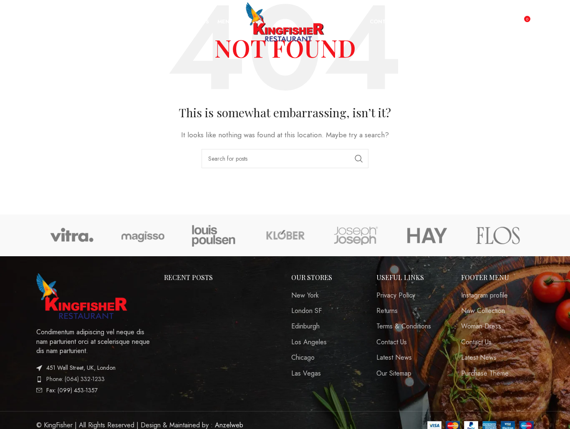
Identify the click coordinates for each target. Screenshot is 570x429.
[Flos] (498, 235)
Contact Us (391, 342)
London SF (306, 310)
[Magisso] (142, 235)
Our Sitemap (393, 373)
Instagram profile (484, 295)
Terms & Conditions (403, 326)
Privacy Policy (395, 295)
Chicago (303, 357)
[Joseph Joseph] (355, 235)
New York (305, 295)
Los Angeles (309, 342)
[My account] (505, 22)
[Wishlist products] (41, 22)
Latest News (394, 357)
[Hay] (426, 235)
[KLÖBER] (285, 235)
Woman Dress (481, 326)
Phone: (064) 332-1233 (75, 379)
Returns (387, 310)
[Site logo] (285, 21)
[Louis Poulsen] (214, 235)
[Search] (24, 22)
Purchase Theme (485, 373)
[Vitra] (71, 235)
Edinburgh (305, 326)
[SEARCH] (358, 158)
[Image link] (82, 295)
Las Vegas (306, 373)
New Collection (483, 310)
